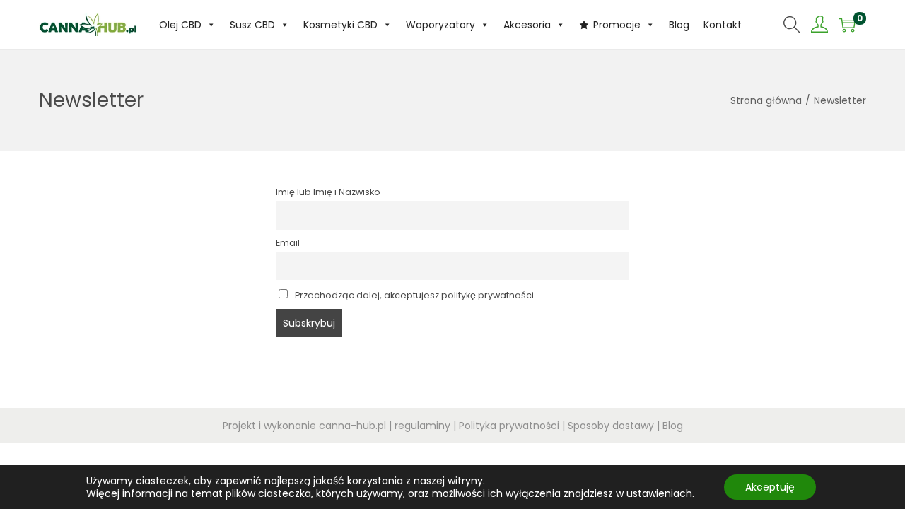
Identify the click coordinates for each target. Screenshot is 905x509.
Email (288, 243)
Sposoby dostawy (611, 426)
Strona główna (766, 100)
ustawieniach (659, 493)
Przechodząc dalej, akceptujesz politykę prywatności (413, 295)
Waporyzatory (440, 25)
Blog (679, 25)
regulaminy (422, 426)
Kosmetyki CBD (340, 25)
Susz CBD (252, 25)
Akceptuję (770, 487)
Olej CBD (180, 25)
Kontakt (722, 25)
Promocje (617, 25)
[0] (847, 24)
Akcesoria (527, 25)
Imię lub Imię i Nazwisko (328, 192)
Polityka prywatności (509, 426)
